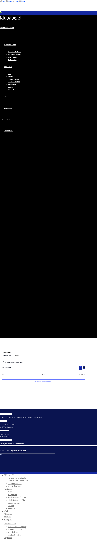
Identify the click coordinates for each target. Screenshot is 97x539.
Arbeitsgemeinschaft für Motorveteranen (12, 443)
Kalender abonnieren (42, 382)
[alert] (44, 362)
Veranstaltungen (6, 355)
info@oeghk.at (4, 436)
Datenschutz (22, 451)
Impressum (14, 451)
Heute (43, 374)
